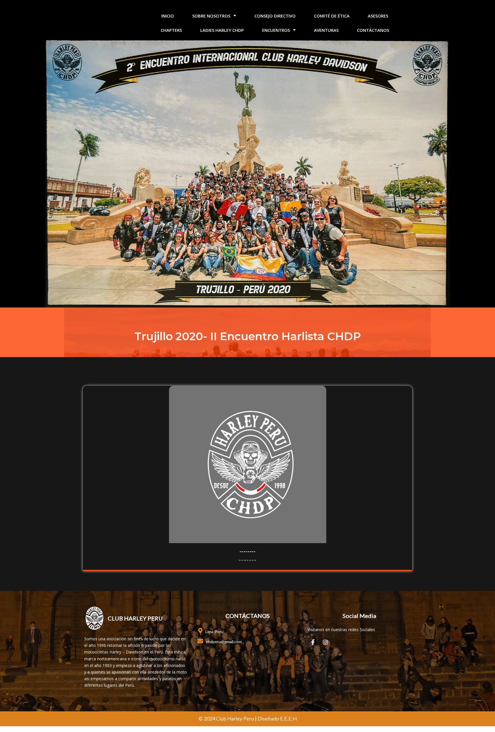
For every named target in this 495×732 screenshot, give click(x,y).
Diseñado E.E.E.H (277, 718)
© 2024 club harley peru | (228, 718)
